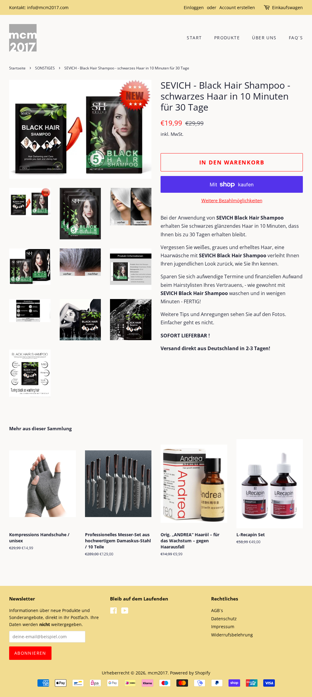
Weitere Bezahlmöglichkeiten (231, 200)
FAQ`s (296, 37)
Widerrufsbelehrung (232, 635)
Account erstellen (237, 7)
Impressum (222, 626)
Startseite (17, 68)
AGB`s (217, 610)
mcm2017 (158, 673)
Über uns (264, 37)
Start (194, 37)
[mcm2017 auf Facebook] (113, 611)
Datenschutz (224, 618)
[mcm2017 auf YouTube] (124, 611)
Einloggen (194, 7)
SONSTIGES (45, 68)
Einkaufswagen (287, 7)
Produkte (227, 37)
